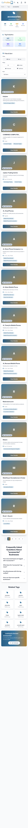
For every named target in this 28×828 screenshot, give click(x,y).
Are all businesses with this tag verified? (12, 572)
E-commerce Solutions (9, 411)
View (3, 56)
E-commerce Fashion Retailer (10, 409)
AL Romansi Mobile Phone (11, 363)
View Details (14, 112)
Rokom (5, 440)
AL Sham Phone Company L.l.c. (13, 249)
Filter (3, 62)
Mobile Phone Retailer (8, 218)
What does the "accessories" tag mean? (12, 566)
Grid (9, 59)
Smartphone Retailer (8, 487)
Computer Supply (7, 143)
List (20, 59)
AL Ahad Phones (8, 211)
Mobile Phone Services (9, 294)
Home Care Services (8, 297)
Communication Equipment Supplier (12, 448)
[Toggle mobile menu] (25, 2)
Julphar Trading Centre (10, 173)
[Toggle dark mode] (17, 2)
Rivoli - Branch (7, 516)
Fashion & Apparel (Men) (9, 103)
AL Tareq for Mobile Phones (12, 325)
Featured (9, 68)
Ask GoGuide (15, 643)
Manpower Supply (17, 143)
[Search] (14, 2)
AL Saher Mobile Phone (10, 287)
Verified (20, 65)
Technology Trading (8, 181)
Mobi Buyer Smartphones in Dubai (14, 478)
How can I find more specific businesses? (11, 578)
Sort (3, 71)
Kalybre (5, 96)
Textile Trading (18, 181)
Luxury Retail (6, 523)
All (8, 65)
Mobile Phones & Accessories (10, 221)
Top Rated (20, 68)
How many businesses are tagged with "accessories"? (13, 559)
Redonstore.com (8, 401)
